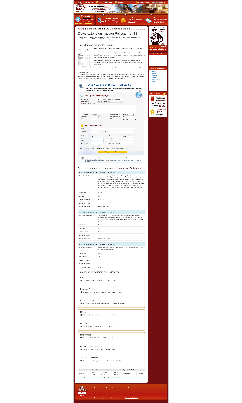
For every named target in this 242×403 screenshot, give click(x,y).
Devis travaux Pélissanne (96, 28)
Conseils (120, 2)
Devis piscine (155, 59)
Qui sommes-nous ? (100, 388)
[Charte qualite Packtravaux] (158, 112)
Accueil (90, 2)
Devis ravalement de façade (158, 57)
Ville (129, 388)
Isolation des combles (157, 63)
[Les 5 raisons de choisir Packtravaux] (158, 105)
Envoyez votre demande (113, 152)
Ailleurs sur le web (117, 388)
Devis (110, 2)
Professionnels (143, 2)
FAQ (100, 2)
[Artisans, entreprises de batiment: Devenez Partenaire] (158, 39)
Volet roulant (155, 61)
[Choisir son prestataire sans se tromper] (158, 98)
